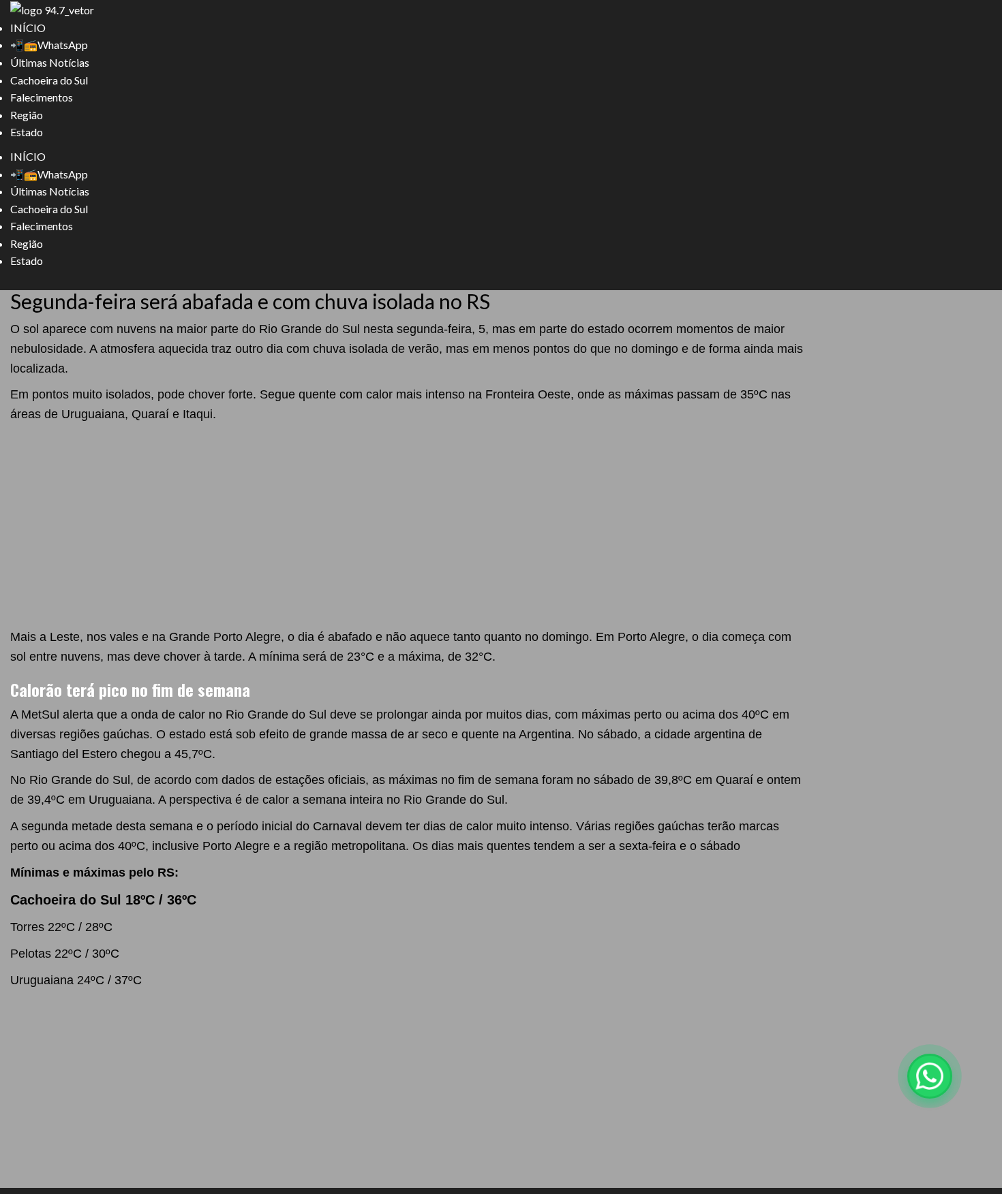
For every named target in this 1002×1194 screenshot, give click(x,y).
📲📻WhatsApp (49, 44)
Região (26, 114)
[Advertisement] (409, 526)
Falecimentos (41, 97)
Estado (26, 131)
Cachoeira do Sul (49, 80)
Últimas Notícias (49, 62)
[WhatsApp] (929, 1076)
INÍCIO (28, 27)
